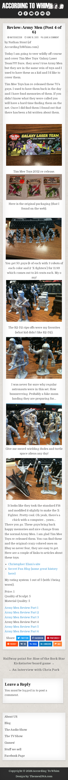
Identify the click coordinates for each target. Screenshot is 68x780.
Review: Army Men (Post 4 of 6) (34, 30)
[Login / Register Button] (42, 13)
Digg (35, 643)
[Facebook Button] (26, 13)
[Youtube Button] (31, 13)
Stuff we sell (13, 749)
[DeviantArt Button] (37, 13)
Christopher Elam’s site (24, 564)
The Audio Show (16, 729)
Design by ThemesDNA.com (34, 776)
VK (25, 643)
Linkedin (47, 643)
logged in (28, 690)
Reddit (13, 643)
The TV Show (14, 736)
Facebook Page (15, 755)
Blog (8, 723)
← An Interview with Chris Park (34, 669)
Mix (59, 643)
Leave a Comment (51, 37)
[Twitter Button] (20, 13)
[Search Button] (48, 13)
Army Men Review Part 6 (22, 631)
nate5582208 (16, 37)
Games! (10, 742)
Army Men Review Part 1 (21, 607)
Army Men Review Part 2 (22, 612)
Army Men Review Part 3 (22, 617)
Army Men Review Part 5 (22, 626)
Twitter (24, 638)
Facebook (39, 638)
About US (11, 716)
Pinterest (55, 638)
